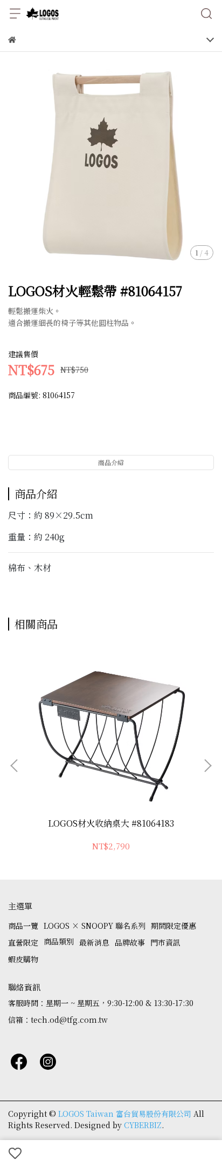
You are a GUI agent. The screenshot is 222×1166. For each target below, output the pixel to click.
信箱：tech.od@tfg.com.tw (58, 1019)
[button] (207, 765)
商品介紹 (111, 462)
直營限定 (23, 942)
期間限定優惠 (173, 925)
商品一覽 (23, 925)
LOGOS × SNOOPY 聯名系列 (94, 925)
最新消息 (94, 942)
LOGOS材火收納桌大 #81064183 (111, 823)
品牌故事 (130, 942)
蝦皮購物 (23, 959)
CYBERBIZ (143, 1125)
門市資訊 (165, 942)
